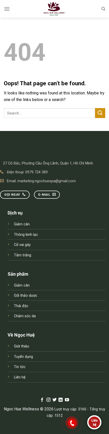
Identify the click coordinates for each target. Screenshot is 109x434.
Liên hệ (20, 377)
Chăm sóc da (25, 316)
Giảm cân (22, 224)
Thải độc (21, 306)
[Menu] (7, 9)
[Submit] (100, 113)
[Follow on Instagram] (48, 400)
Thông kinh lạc (26, 234)
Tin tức (20, 367)
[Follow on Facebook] (42, 400)
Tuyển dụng (23, 357)
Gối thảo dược (25, 295)
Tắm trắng (22, 255)
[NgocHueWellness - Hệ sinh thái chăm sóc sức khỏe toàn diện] (54, 9)
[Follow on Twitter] (54, 400)
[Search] (103, 9)
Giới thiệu (21, 346)
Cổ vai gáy (22, 245)
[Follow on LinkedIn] (61, 400)
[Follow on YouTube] (67, 400)
